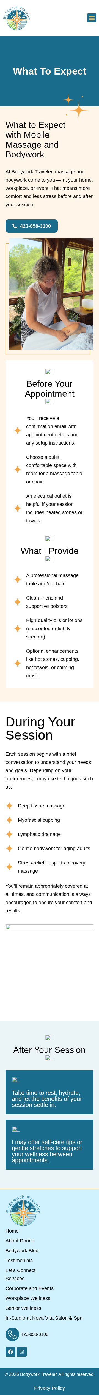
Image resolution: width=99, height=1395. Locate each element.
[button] (91, 17)
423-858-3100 (34, 1334)
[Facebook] (10, 1352)
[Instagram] (22, 1352)
